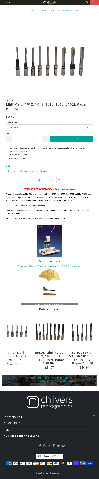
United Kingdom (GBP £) (48, 456)
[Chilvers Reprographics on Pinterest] (54, 445)
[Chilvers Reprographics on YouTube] (63, 445)
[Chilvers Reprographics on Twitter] (59, 445)
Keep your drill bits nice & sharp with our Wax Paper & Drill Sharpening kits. (49, 266)
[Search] (86, 2)
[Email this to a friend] (59, 180)
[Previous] (8, 342)
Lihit (8, 166)
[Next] (91, 342)
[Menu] (1, 2)
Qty (7, 134)
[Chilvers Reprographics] (49, 2)
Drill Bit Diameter (12, 122)
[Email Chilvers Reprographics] (36, 445)
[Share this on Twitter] (39, 180)
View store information (17, 158)
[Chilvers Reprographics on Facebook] (40, 445)
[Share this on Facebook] (45, 180)
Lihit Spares (43, 171)
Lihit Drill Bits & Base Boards (27, 171)
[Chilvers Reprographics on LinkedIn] (49, 445)
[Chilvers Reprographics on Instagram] (45, 445)
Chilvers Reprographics (53, 473)
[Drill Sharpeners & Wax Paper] (49, 283)
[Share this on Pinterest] (52, 180)
